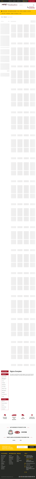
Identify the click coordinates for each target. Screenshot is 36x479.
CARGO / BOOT (3, 13)
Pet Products (3, 461)
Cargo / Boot (3, 456)
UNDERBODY (4, 384)
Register (18, 456)
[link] (1, 1)
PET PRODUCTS (16, 13)
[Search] (33, 5)
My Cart (18, 459)
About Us (3, 401)
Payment (10, 460)
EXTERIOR (3, 382)
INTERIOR (12, 13)
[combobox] (25, 5)
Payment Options (4, 403)
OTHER (20, 13)
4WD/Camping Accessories (4, 378)
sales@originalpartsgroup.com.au (30, 463)
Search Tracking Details (19, 461)
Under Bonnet (3, 466)
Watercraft (2, 468)
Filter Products (4, 371)
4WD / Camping (3, 455)
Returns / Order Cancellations (11, 457)
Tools (2, 465)
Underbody (2, 467)
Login (17, 455)
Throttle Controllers (2, 463)
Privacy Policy (11, 462)
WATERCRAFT (8, 13)
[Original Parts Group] (9, 4)
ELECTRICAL (4, 386)
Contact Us (10, 461)
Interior (2, 460)
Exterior (2, 459)
